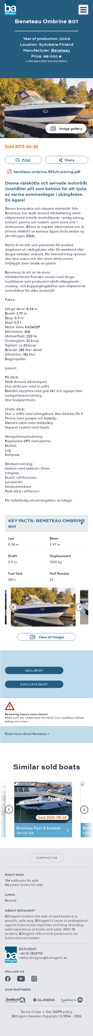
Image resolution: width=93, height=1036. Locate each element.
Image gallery (70, 128)
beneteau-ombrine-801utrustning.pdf (47, 171)
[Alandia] (44, 998)
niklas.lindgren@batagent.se (43, 957)
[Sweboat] (16, 998)
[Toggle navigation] (83, 10)
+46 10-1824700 (31, 953)
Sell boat (34, 670)
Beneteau (60, 50)
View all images (51, 636)
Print (26, 159)
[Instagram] (34, 979)
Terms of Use (31, 1011)
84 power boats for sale (24, 884)
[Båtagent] (10, 7)
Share (69, 159)
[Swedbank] (72, 998)
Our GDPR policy (59, 1011)
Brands (10, 900)
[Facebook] (8, 979)
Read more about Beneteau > (27, 733)
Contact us (46, 858)
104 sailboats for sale (21, 880)
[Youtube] (21, 978)
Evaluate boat (34, 684)
